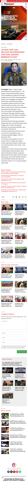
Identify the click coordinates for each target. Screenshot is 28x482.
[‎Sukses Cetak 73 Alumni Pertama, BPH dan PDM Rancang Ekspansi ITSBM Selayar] (7, 207)
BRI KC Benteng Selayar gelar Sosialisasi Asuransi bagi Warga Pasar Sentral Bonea (18, 422)
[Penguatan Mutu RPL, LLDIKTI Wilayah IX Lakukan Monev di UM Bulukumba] (7, 235)
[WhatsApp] (20, 472)
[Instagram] (17, 472)
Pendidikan (4, 47)
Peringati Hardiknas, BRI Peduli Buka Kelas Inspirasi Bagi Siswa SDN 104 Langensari (6, 256)
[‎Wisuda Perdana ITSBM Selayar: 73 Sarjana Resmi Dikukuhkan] (21, 207)
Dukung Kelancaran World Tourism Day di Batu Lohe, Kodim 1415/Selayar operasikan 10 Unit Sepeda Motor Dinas (18, 415)
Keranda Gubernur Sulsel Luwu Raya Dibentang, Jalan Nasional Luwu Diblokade (18, 436)
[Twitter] (11, 472)
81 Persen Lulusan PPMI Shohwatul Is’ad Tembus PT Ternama (13, 183)
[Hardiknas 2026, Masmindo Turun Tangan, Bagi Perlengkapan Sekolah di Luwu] (21, 235)
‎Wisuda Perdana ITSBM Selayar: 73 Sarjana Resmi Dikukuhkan (12, 176)
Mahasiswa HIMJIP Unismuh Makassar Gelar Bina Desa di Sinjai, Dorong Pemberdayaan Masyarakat (20, 256)
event (14, 59)
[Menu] (2, 4)
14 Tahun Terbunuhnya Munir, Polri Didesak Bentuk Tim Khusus (17, 429)
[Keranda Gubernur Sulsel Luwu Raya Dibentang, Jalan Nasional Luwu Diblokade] (5, 437)
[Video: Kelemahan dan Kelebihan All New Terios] (5, 444)
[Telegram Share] (22, 197)
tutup (3, 477)
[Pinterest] (14, 472)
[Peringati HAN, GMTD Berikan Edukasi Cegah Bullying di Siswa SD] (7, 221)
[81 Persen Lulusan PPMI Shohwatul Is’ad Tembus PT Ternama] (21, 221)
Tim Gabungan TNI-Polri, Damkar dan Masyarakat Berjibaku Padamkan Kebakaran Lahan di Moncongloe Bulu (12, 364)
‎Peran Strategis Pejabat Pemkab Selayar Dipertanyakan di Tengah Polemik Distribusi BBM (6, 376)
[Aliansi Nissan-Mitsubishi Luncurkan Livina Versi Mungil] (5, 451)
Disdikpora (10, 59)
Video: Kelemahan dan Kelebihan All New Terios (16, 443)
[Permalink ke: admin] (2, 60)
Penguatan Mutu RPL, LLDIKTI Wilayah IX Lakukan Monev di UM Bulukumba (13, 187)
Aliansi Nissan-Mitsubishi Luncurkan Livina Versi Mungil (17, 450)
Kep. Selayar (18, 59)
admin (5, 59)
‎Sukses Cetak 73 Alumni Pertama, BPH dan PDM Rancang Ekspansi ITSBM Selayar (13, 172)
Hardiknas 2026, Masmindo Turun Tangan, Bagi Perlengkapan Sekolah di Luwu (13, 190)
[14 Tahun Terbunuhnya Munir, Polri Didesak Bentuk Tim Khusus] (5, 430)
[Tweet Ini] (16, 197)
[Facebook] (8, 472)
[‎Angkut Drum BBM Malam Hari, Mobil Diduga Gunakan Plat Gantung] (20, 383)
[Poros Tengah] (9, 4)
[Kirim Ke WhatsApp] (25, 197)
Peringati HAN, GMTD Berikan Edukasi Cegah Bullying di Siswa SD (12, 179)
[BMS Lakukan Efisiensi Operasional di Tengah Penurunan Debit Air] (7, 395)
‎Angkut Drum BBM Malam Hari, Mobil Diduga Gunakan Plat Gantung (19, 389)
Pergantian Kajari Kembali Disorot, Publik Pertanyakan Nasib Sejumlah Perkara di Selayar (20, 376)
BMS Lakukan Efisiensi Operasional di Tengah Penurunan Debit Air (7, 401)
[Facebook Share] (13, 197)
